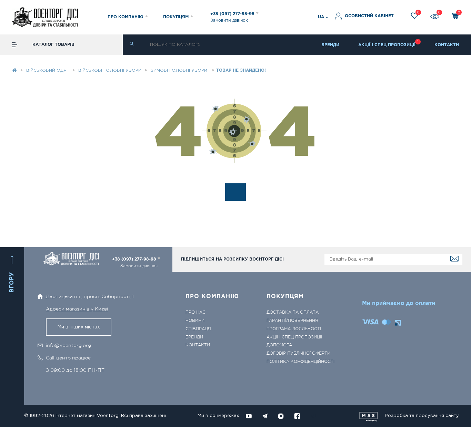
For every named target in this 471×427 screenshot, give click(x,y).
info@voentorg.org (68, 345)
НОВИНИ (195, 320)
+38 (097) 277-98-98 (233, 14)
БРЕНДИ (330, 45)
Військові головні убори (109, 70)
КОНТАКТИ (446, 45)
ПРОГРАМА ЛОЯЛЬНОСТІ (294, 329)
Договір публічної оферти (298, 353)
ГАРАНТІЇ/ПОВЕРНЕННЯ (292, 320)
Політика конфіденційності (300, 361)
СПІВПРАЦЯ (198, 329)
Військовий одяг (47, 70)
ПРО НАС (196, 312)
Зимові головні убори (180, 70)
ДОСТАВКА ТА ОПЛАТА (293, 312)
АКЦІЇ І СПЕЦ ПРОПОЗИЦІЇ (386, 45)
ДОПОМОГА (279, 345)
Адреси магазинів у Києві (77, 309)
